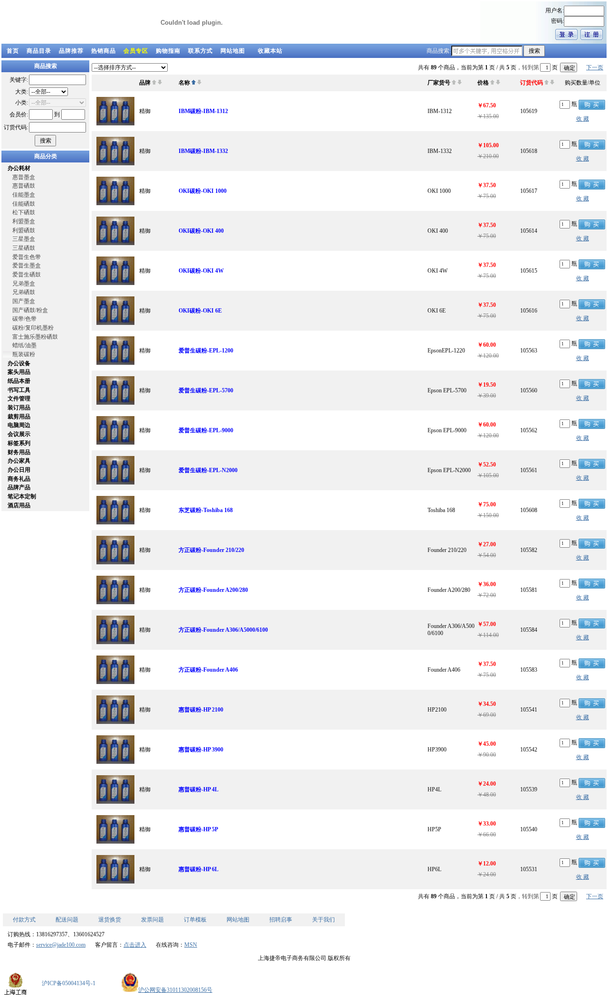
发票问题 (152, 919)
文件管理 (19, 398)
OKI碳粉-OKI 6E (200, 310)
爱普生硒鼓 (26, 274)
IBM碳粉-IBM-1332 (203, 151)
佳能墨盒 (23, 194)
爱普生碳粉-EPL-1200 (206, 350)
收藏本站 (270, 51)
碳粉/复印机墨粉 (33, 327)
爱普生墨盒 (26, 265)
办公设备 (19, 363)
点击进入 (135, 944)
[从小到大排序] (154, 82)
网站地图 (232, 51)
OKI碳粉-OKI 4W (201, 270)
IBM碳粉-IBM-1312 (203, 111)
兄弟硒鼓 (23, 292)
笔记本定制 (22, 496)
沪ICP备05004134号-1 (68, 983)
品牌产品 (19, 487)
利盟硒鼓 (23, 230)
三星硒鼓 (23, 248)
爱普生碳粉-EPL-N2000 (208, 470)
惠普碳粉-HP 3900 (201, 749)
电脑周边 (19, 425)
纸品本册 (19, 381)
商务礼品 (19, 478)
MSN (190, 944)
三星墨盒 (23, 239)
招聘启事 (280, 919)
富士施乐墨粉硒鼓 (35, 336)
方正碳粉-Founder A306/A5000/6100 (223, 630)
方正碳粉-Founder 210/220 (211, 550)
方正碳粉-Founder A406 (208, 669)
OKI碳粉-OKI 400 (201, 231)
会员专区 (136, 51)
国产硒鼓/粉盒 (30, 310)
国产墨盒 (23, 301)
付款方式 (24, 919)
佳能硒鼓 (23, 203)
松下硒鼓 (23, 212)
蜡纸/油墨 (24, 345)
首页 (13, 51)
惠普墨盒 (23, 177)
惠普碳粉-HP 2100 (201, 709)
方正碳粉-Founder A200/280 (213, 590)
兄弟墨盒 (23, 283)
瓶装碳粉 (23, 354)
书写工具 (19, 390)
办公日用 (19, 469)
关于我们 (323, 919)
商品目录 (39, 51)
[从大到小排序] (160, 82)
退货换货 (109, 919)
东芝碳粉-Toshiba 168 (206, 510)
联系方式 (200, 51)
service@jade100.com (61, 944)
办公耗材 (19, 168)
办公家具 (19, 460)
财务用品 (19, 452)
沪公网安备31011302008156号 (175, 990)
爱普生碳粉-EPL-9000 (206, 430)
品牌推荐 (71, 51)
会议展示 (19, 434)
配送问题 (67, 919)
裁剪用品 (19, 416)
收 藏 (582, 118)
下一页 (594, 67)
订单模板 (195, 919)
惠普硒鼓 (23, 185)
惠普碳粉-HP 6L (198, 869)
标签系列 (19, 443)
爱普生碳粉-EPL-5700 (206, 390)
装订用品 (19, 407)
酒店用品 (19, 505)
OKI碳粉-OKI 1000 (203, 191)
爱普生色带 (26, 257)
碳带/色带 (24, 318)
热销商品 (103, 51)
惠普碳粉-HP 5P (198, 829)
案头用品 (19, 372)
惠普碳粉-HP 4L (198, 789)
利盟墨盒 (23, 221)
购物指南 (168, 51)
